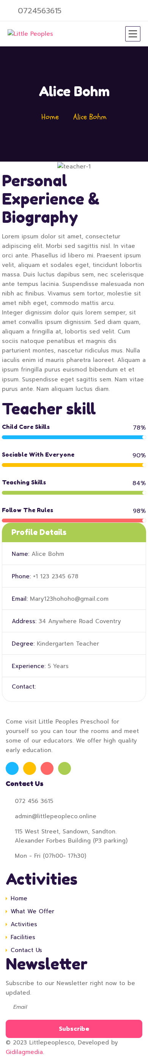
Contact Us (26, 950)
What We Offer (32, 911)
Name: (20, 554)
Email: (20, 599)
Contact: (24, 686)
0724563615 (39, 10)
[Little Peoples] (30, 34)
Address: (24, 621)
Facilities (23, 937)
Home (50, 117)
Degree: (23, 644)
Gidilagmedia (24, 1052)
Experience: (29, 666)
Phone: (21, 576)
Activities (24, 924)
